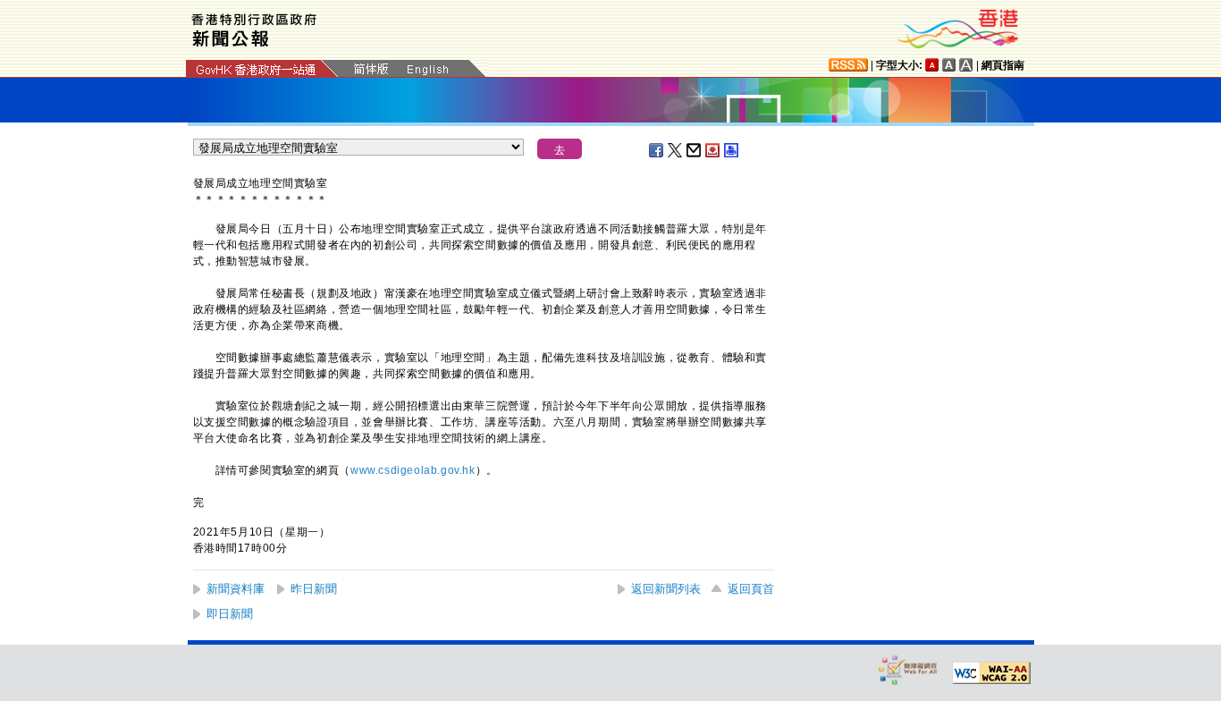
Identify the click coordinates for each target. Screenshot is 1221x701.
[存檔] (713, 150)
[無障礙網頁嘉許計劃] (908, 669)
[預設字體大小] (932, 65)
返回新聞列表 (666, 588)
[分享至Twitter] (676, 150)
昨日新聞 (314, 588)
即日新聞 (229, 614)
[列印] (732, 150)
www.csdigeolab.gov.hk (413, 470)
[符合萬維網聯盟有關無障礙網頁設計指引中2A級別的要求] (991, 673)
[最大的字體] (966, 65)
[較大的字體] (949, 65)
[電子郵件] (694, 150)
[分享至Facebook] (657, 150)
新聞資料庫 (235, 588)
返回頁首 (751, 588)
